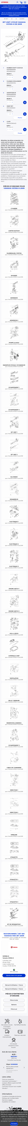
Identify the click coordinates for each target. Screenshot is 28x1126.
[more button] (12, 77)
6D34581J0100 (11, 71)
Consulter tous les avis (14, 1060)
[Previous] (12, 19)
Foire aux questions (8, 1079)
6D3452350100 (11, 96)
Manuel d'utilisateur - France (14, 985)
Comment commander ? (9, 1081)
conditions (16, 8)
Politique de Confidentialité (10, 1098)
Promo (20, 117)
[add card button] (25, 77)
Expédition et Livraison (9, 1102)
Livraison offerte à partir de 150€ (11, 1083)
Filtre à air (14, 1009)
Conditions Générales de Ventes (11, 1096)
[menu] (25, 2)
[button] (14, 947)
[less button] (8, 77)
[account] (17, 2)
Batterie (14, 1004)
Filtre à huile (14, 1000)
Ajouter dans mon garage (14, 975)
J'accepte (14, 1123)
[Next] (16, 19)
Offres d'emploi (6, 1084)
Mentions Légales (7, 1100)
